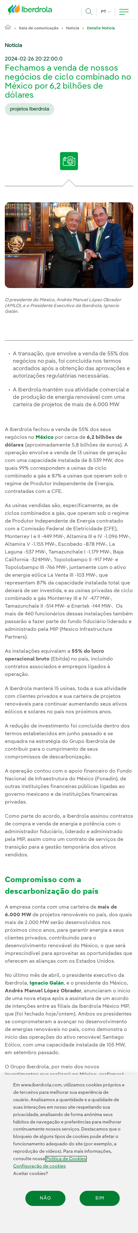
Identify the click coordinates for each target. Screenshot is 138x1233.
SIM (99, 1198)
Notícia (72, 28)
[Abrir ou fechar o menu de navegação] (124, 12)
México (45, 437)
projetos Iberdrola (29, 109)
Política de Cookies (66, 1159)
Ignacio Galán (47, 983)
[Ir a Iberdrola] (31, 11)
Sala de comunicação (38, 28)
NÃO (45, 1198)
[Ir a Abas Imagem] (69, 163)
